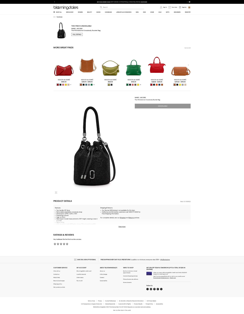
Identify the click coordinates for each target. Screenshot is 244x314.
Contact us (56, 274)
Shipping (122, 217)
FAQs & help (56, 277)
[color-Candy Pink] (63, 85)
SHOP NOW (144, 2)
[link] (63, 82)
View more (121, 226)
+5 (140, 84)
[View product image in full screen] (56, 192)
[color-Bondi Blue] (86, 85)
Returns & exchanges (59, 280)
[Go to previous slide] (54, 2)
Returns (131, 217)
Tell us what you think (59, 287)
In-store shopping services (130, 276)
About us (102, 271)
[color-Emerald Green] (92, 85)
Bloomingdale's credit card (84, 271)
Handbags (59, 16)
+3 (94, 84)
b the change (103, 274)
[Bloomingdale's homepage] (54, 17)
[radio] (58, 84)
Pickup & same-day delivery (130, 279)
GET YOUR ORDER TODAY (103, 2)
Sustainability (103, 280)
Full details (77, 34)
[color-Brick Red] (58, 85)
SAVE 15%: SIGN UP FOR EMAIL (86, 259)
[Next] (188, 65)
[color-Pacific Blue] (159, 85)
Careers (102, 277)
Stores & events (127, 282)
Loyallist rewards (81, 274)
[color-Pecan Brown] (81, 85)
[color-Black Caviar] (60, 85)
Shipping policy (57, 284)
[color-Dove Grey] (89, 85)
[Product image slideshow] (92, 146)
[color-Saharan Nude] (68, 85)
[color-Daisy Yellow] (66, 85)
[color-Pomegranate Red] (151, 85)
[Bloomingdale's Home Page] (65, 8)
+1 (70, 84)
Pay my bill (79, 280)
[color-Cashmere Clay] (135, 85)
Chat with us (56, 271)
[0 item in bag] (189, 7)
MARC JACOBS (77, 28)
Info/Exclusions (165, 259)
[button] (92, 146)
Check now (173, 278)
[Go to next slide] (187, 2)
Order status (80, 277)
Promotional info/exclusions (161, 278)
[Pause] (189, 2)
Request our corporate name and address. (139, 307)
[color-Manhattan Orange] (157, 85)
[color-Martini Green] (109, 85)
